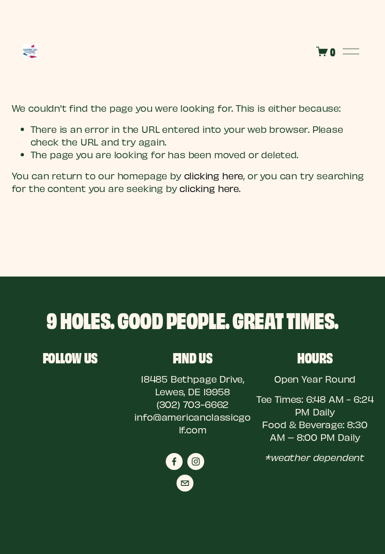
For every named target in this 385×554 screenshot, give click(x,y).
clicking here (214, 175)
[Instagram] (195, 461)
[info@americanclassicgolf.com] (185, 483)
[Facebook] (174, 461)
